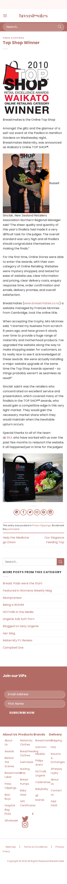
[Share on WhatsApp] (17, 512)
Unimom (41, 747)
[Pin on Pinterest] (44, 512)
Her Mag (9, 633)
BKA (9, 437)
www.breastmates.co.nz (41, 303)
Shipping (56, 740)
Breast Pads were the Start (22, 583)
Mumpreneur (12, 598)
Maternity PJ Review (17, 640)
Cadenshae (42, 782)
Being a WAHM (13, 605)
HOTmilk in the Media (18, 612)
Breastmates (43, 740)
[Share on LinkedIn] (50, 512)
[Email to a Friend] (37, 512)
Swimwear (26, 762)
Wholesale (11, 820)
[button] (5, 15)
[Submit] (59, 26)
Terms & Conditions (35, 847)
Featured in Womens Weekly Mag (27, 590)
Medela (40, 754)
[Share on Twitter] (30, 512)
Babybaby (41, 789)
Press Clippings (13, 37)
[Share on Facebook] (23, 512)
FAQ (53, 747)
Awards (9, 751)
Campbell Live (13, 647)
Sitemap (11, 847)
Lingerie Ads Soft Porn (18, 619)
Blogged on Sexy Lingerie (21, 626)
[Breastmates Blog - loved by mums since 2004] (33, 16)
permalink (13, 529)
